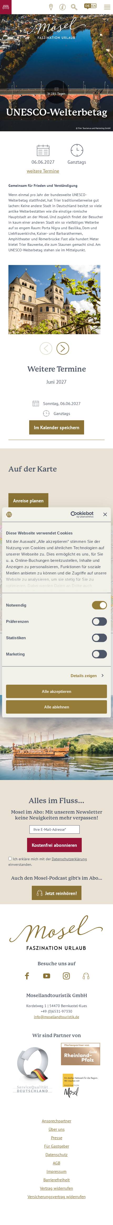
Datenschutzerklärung (69, 859)
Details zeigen (84, 675)
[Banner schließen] (105, 514)
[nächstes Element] (62, 348)
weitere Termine (43, 170)
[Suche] (74, 7)
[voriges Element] (46, 348)
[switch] (99, 621)
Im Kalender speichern (56, 427)
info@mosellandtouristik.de (56, 1016)
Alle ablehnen (56, 707)
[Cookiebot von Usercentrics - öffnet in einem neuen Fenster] (71, 514)
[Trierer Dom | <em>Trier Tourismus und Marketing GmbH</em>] (54, 299)
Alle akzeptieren (56, 691)
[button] (6, 7)
